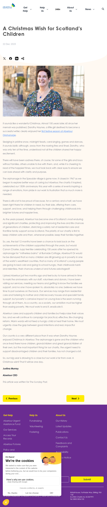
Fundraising (36, 420)
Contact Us (61, 437)
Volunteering (36, 426)
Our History (61, 420)
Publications (62, 432)
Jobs (57, 9)
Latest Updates (63, 426)
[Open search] (103, 9)
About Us (60, 415)
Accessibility (62, 452)
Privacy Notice (63, 457)
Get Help (8, 415)
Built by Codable (51, 495)
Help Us (33, 415)
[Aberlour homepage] (9, 9)
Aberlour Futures (12, 444)
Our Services (9, 429)
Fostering (34, 432)
